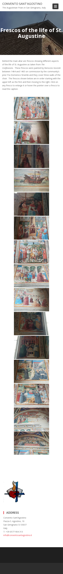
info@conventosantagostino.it (17, 535)
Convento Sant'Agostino (22, 4)
